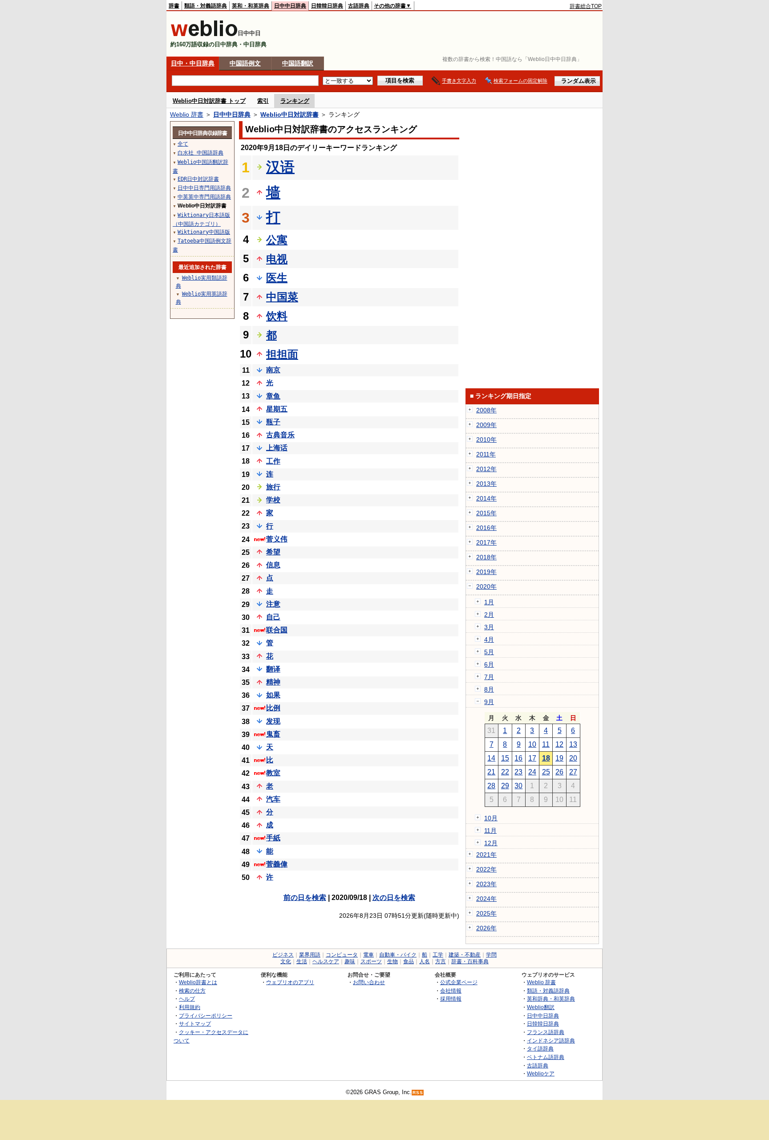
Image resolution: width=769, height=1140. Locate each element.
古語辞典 (358, 5)
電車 (368, 954)
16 (518, 758)
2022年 (486, 869)
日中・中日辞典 (193, 63)
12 (559, 744)
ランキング (294, 101)
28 (491, 786)
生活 (301, 961)
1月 (489, 602)
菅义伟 (276, 539)
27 (573, 772)
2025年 (486, 913)
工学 (438, 954)
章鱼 (273, 396)
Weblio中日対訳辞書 (289, 114)
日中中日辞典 (290, 5)
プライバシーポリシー (205, 1015)
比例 (273, 708)
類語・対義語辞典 (205, 5)
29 (505, 786)
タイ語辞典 (540, 1048)
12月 (491, 843)
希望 (273, 552)
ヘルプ (187, 999)
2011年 (486, 454)
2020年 (486, 586)
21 (491, 772)
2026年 (486, 928)
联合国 (276, 630)
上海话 (276, 448)
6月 (489, 664)
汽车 (273, 799)
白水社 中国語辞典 (200, 153)
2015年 (486, 513)
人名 (424, 961)
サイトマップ (195, 1023)
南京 (273, 370)
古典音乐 (280, 435)
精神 (273, 682)
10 (532, 744)
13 (573, 744)
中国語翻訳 (297, 63)
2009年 (486, 424)
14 (491, 758)
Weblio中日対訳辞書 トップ (209, 101)
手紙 (273, 838)
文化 (285, 961)
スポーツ (371, 961)
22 (505, 772)
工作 (273, 461)
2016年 (486, 527)
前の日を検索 (304, 897)
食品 (408, 961)
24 (532, 772)
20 (573, 758)
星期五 (276, 409)
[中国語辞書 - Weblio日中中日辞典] (204, 34)
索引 (263, 101)
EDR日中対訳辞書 (198, 179)
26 (559, 772)
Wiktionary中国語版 (204, 232)
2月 (489, 614)
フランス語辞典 (545, 1032)
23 (518, 772)
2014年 (486, 498)
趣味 (349, 961)
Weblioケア (540, 1073)
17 (532, 758)
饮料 (276, 316)
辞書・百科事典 (470, 961)
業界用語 (309, 954)
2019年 (486, 571)
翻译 (273, 669)
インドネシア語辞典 (551, 1040)
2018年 (486, 557)
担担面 (282, 354)
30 (518, 786)
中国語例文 (245, 63)
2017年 (486, 542)
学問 (491, 954)
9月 (489, 701)
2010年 (486, 439)
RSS (418, 1092)
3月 (489, 627)
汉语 (280, 167)
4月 (489, 639)
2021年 (486, 854)
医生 (276, 278)
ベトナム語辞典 (545, 1057)
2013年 (486, 483)
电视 (276, 259)
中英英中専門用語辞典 (204, 197)
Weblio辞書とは (198, 982)
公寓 (276, 240)
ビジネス (283, 954)
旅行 (273, 487)
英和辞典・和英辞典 (551, 999)
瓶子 (273, 422)
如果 (273, 695)
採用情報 (450, 999)
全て (183, 144)
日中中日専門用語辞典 (204, 188)
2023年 (486, 884)
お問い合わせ (369, 982)
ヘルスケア (325, 961)
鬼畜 (273, 734)
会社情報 (450, 990)
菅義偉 (276, 864)
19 (559, 758)
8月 (489, 689)
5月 (489, 652)
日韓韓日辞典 (327, 5)
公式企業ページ (459, 982)
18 (546, 758)
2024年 (486, 898)
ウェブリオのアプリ (290, 982)
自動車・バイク (398, 954)
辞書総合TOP (586, 6)
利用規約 (189, 1007)
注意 (273, 604)
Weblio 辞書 (186, 114)
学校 (273, 500)
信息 (273, 565)
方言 (440, 961)
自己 (273, 617)
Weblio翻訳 (540, 1007)
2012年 (486, 468)
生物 (392, 961)
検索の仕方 (192, 990)
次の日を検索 (393, 897)
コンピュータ (342, 954)
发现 (273, 721)
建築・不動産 (465, 954)
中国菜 (282, 297)
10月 (491, 818)
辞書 (174, 5)
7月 (489, 676)
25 (546, 772)
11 (546, 744)
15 (505, 758)
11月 (490, 830)
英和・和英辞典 (250, 5)
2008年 (486, 410)
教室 (273, 773)
